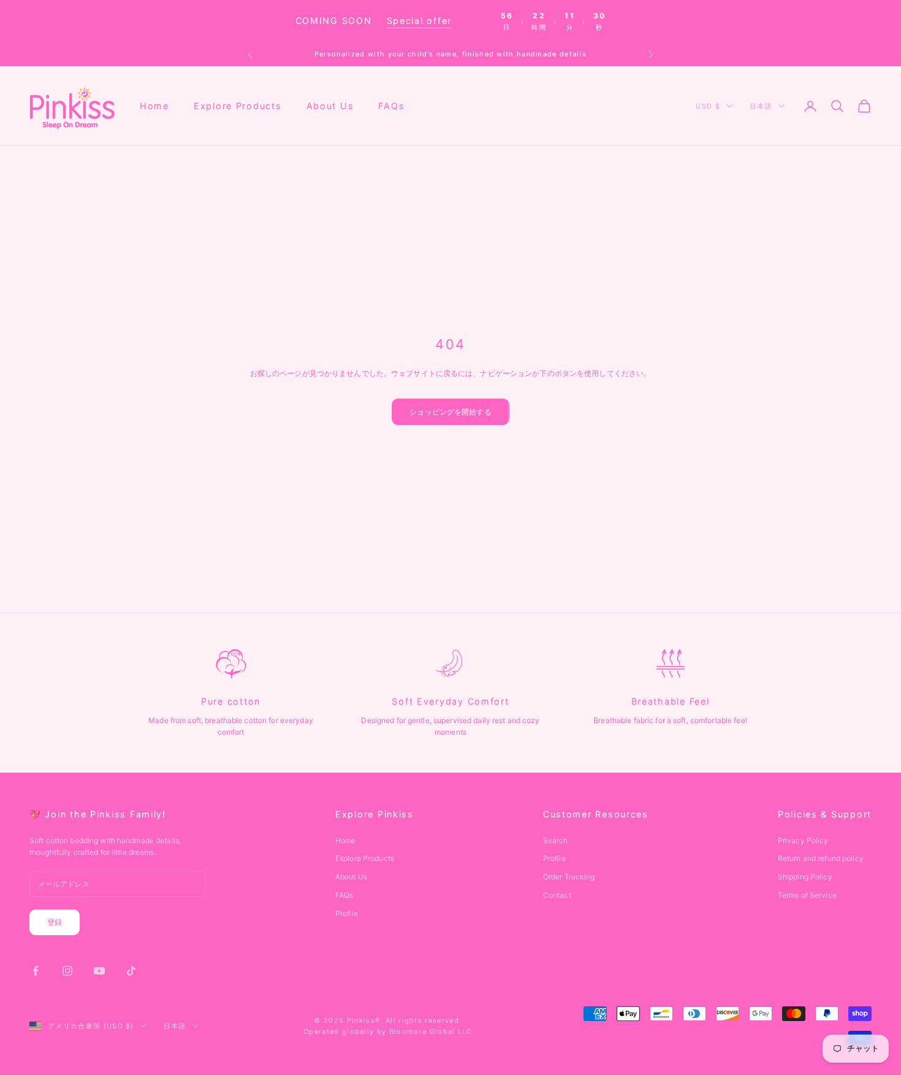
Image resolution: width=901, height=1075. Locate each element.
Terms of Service (807, 895)
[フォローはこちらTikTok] (131, 971)
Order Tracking (569, 876)
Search (555, 840)
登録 (54, 922)
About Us (330, 106)
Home (154, 106)
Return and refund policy (821, 858)
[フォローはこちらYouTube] (99, 971)
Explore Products (238, 106)
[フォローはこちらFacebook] (35, 971)
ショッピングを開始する (450, 411)
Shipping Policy (805, 876)
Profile (346, 913)
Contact (557, 895)
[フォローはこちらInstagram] (67, 971)
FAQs (391, 106)
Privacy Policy (803, 840)
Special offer (419, 20)
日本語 (761, 106)
